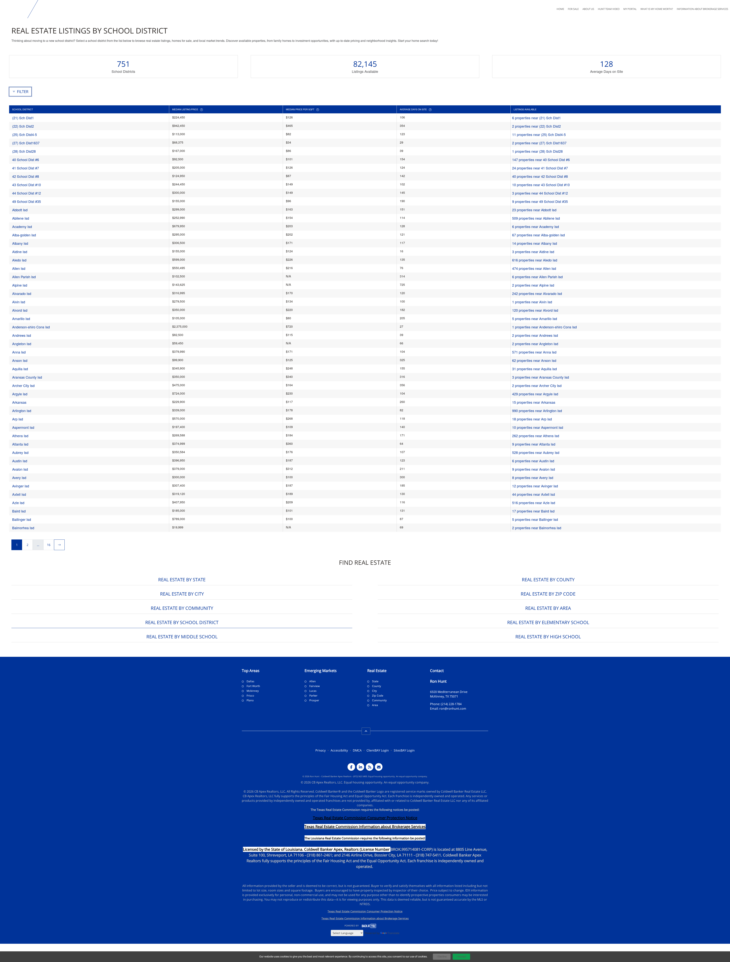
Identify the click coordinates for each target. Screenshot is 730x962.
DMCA (357, 750)
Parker (313, 695)
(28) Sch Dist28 (24, 151)
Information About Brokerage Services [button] (702, 9)
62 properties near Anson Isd (534, 360)
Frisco (250, 695)
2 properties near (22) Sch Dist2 (536, 126)
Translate (393, 933)
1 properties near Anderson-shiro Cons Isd (544, 326)
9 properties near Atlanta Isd (533, 444)
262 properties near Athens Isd (535, 435)
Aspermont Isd (23, 427)
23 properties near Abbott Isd (534, 209)
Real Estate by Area (548, 608)
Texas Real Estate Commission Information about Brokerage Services (365, 918)
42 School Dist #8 (25, 176)
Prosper (314, 700)
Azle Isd (18, 502)
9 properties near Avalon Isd (533, 469)
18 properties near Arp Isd (532, 418)
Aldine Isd (19, 251)
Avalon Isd (20, 469)
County (376, 686)
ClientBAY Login (378, 750)
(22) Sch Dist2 (23, 126)
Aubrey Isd (20, 452)
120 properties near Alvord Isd (535, 310)
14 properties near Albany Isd (534, 243)
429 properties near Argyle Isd (535, 393)
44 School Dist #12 (26, 193)
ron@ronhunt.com (452, 708)
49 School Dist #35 (26, 201)
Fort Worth (253, 686)
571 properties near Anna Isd (534, 352)
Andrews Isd (21, 335)
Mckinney (253, 691)
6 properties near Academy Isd (535, 226)
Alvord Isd (19, 310)
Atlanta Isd (20, 444)
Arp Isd (17, 418)
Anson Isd (19, 360)
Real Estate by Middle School (181, 636)
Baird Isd (19, 510)
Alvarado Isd (21, 293)
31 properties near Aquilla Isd (534, 368)
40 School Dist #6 (25, 159)
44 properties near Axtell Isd (533, 494)
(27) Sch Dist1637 (26, 142)
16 (48, 545)
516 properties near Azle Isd (533, 502)
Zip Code (377, 695)
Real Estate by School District (181, 622)
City (374, 691)
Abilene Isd (20, 218)
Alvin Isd (18, 301)
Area (375, 705)
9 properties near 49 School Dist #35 (540, 201)
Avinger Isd (20, 485)
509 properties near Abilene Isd (536, 218)
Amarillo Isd (21, 318)
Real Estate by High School (548, 636)
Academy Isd (22, 226)
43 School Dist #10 (26, 184)
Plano (250, 700)
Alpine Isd (19, 285)
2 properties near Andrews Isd (535, 335)
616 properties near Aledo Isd (534, 259)
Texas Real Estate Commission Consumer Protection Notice (365, 817)
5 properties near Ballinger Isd (535, 519)
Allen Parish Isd (24, 276)
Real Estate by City (182, 594)
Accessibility (339, 750)
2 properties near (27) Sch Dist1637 (539, 142)
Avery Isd (19, 477)
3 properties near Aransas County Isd (540, 377)
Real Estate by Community (182, 608)
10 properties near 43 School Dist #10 (541, 184)
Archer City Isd (23, 385)
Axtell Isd (19, 494)
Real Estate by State (182, 579)
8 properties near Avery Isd (532, 477)
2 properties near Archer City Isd (537, 385)
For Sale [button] (573, 9)
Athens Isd (20, 435)
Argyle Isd (19, 393)
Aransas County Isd (27, 377)
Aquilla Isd (20, 368)
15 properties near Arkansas (533, 402)
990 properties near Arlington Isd (537, 410)
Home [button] (560, 9)
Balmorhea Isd (23, 527)
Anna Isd (19, 352)
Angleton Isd (21, 343)
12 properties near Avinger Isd (535, 485)
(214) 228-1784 (451, 704)
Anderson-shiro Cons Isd (31, 326)
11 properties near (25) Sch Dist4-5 (539, 134)
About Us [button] (588, 9)
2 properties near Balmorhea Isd (536, 527)
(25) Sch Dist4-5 (24, 134)
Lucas (313, 691)
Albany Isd (20, 243)
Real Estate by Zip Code (548, 594)
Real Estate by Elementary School (548, 622)
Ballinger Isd (21, 519)
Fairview (314, 686)
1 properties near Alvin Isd (532, 301)
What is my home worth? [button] (656, 9)
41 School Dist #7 (25, 167)
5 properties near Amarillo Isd (534, 318)
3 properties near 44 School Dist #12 (540, 193)
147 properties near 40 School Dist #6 (541, 159)
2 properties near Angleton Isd (535, 343)
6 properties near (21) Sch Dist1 (536, 117)
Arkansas (19, 402)
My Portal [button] (630, 9)
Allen (312, 681)
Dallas (250, 681)
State (375, 681)
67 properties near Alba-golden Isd (538, 234)
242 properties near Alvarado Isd (537, 293)
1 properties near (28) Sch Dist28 (537, 151)
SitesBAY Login (404, 750)
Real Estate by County (548, 579)
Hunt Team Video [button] (609, 9)
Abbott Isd (20, 209)
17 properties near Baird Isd (533, 510)
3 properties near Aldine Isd (533, 251)
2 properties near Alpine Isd (533, 285)
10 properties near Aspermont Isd (537, 427)
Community (379, 700)
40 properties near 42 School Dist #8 (540, 176)
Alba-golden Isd (24, 234)
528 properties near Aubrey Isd (535, 452)
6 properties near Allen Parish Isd (537, 276)
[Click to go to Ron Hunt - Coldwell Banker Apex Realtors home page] (14, 9)
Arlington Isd (21, 410)
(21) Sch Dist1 (23, 117)
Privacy (320, 750)
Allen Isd (18, 268)
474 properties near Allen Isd (534, 268)
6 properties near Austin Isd (533, 460)
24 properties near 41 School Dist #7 (540, 167)
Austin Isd (19, 460)
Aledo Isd (19, 259)
